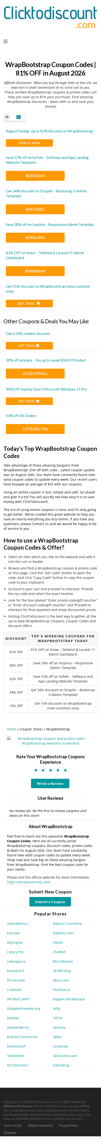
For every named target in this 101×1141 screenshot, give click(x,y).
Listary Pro (15, 952)
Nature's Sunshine (67, 923)
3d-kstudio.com (65, 1055)
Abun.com (61, 980)
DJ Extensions (17, 1065)
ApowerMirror (18, 1027)
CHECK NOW (29, 143)
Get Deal (27, 303)
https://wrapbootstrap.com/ (28, 882)
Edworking (61, 1065)
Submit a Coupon (50, 901)
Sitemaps (10, 1133)
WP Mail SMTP (18, 999)
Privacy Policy (68, 1126)
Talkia (57, 1037)
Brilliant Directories (22, 1037)
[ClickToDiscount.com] (50, 16)
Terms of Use (13, 1126)
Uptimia (59, 1027)
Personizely (16, 980)
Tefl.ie (57, 1018)
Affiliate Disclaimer (40, 1126)
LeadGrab (60, 1046)
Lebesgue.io (16, 961)
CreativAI (14, 989)
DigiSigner (15, 942)
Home (11, 729)
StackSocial (61, 989)
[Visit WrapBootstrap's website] (50, 740)
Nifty (56, 1008)
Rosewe (13, 1018)
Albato (58, 942)
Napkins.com (63, 933)
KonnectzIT (15, 970)
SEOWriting (62, 970)
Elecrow (13, 933)
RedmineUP (16, 1046)
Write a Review (50, 783)
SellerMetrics (17, 923)
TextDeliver (15, 1055)
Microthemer (63, 961)
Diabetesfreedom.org (23, 1008)
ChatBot (59, 952)
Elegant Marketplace (69, 999)
